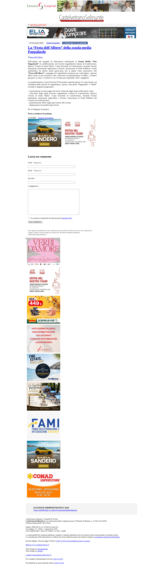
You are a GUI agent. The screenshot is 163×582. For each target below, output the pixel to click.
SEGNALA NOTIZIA (38, 25)
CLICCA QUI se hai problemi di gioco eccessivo (73, 541)
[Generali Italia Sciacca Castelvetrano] (79, 146)
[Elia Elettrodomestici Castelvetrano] (81, 38)
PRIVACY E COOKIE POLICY (37, 545)
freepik (40, 551)
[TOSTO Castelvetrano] (43, 410)
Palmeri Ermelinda (53, 43)
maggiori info (66, 218)
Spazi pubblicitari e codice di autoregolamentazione (55, 510)
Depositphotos (43, 549)
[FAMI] (43, 439)
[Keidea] (43, 323)
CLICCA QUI (58, 559)
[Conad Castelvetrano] (43, 497)
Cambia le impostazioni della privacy (39, 555)
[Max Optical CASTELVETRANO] (43, 381)
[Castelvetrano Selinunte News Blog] (81, 21)
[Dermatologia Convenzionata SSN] (43, 352)
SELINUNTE (35, 27)
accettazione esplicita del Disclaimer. (107, 537)
